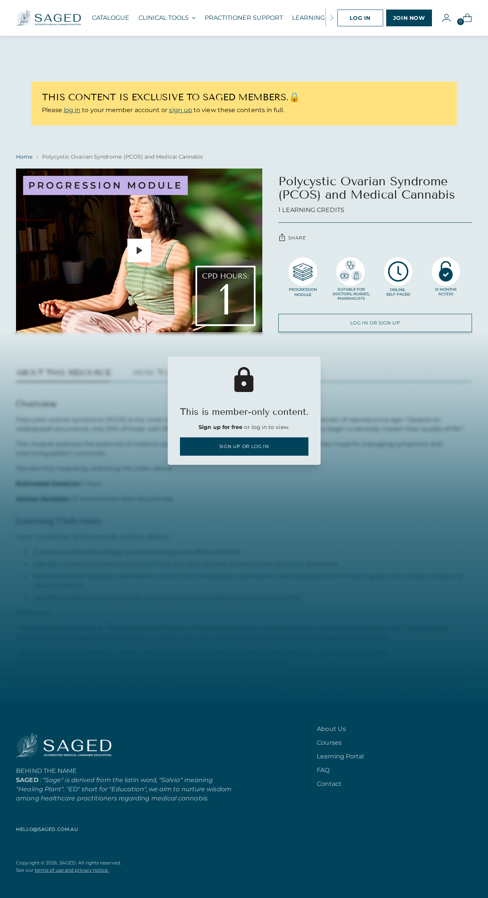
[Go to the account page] (443, 18)
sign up (180, 110)
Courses (329, 742)
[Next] (331, 18)
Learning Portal (340, 756)
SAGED (67, 863)
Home (24, 156)
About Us (331, 729)
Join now (409, 17)
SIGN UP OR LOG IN (244, 446)
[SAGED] (48, 18)
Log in (360, 17)
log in (72, 110)
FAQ (323, 770)
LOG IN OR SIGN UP (375, 323)
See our (62, 870)
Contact (329, 783)
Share (297, 238)
